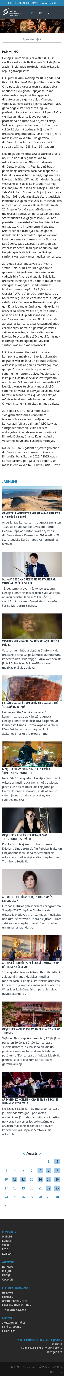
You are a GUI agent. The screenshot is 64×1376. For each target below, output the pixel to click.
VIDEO (5, 1245)
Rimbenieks (8, 1331)
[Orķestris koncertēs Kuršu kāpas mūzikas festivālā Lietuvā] (32, 498)
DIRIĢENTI (7, 1271)
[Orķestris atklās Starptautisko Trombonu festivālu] (32, 820)
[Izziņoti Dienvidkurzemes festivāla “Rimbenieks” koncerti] (32, 754)
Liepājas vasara (11, 1327)
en (40, 12)
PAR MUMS (8, 1266)
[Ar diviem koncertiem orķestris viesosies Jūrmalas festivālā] (32, 1084)
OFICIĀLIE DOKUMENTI (14, 1301)
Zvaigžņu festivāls (13, 1322)
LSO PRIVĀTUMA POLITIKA (16, 1305)
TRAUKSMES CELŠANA (14, 1309)
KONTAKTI (8, 1253)
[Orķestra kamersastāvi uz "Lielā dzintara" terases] (32, 1014)
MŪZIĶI (6, 1275)
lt (49, 12)
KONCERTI (7, 1240)
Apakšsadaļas (32, 39)
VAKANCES (8, 1279)
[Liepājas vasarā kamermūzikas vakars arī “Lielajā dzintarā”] (32, 688)
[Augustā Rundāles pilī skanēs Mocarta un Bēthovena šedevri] (32, 948)
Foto (5, 1249)
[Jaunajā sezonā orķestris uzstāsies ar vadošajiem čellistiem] (32, 564)
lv (32, 12)
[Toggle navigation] (58, 12)
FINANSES (7, 1297)
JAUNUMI (7, 1236)
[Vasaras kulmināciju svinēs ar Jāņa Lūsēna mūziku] (32, 626)
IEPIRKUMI (8, 1292)
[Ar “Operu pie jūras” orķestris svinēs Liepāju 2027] (32, 882)
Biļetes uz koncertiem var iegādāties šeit (32, 2)
